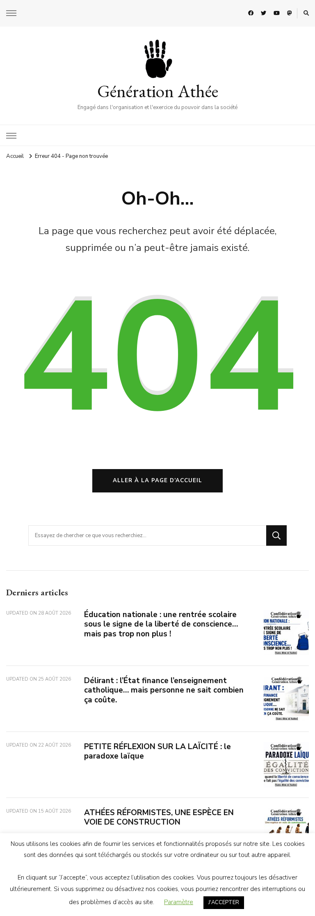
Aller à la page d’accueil (157, 480)
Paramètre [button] (178, 902)
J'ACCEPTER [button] (223, 902)
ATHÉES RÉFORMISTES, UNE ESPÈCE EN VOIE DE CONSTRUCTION (159, 817)
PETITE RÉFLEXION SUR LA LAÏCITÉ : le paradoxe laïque (157, 751)
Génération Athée (157, 91)
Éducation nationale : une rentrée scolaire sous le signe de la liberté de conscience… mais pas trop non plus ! (161, 624)
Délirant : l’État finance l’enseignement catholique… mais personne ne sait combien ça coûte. (164, 690)
